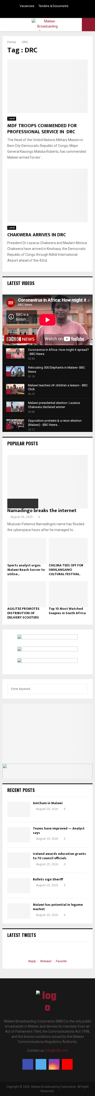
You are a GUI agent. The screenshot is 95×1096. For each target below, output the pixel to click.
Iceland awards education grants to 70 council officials (59, 856)
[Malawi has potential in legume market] (18, 911)
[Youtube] (67, 1064)
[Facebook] (27, 1064)
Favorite (61, 961)
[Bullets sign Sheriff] (18, 885)
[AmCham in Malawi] (18, 809)
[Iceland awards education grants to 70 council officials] (18, 860)
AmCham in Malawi (48, 803)
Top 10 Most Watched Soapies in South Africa (67, 611)
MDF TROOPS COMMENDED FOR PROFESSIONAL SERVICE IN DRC (42, 129)
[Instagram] (54, 1064)
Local (12, 118)
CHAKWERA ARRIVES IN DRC (36, 235)
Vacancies (27, 6)
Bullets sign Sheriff (48, 879)
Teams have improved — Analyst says (59, 831)
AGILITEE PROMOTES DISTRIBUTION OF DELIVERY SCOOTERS (23, 613)
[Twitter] (41, 1064)
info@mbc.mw (56, 1050)
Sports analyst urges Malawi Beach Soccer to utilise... (26, 569)
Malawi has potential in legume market (58, 907)
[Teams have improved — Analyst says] (18, 834)
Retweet (45, 961)
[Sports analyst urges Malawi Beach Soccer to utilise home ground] (26, 551)
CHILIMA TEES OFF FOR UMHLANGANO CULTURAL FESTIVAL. (66, 569)
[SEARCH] (83, 689)
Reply (32, 961)
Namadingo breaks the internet (41, 510)
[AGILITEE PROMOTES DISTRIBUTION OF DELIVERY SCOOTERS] (26, 594)
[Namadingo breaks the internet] (47, 481)
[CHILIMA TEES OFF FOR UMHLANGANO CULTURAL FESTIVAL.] (68, 551)
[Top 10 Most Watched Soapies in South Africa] (68, 594)
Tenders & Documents (53, 6)
